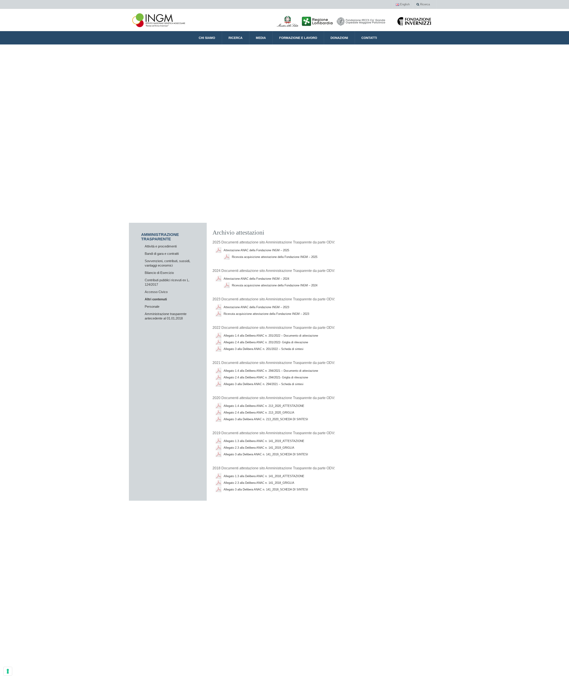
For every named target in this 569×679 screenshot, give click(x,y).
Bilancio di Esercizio (159, 273)
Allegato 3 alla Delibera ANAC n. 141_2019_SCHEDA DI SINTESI (266, 454)
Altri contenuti (156, 299)
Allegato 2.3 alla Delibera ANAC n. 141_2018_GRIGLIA (259, 482)
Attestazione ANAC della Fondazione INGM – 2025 (256, 250)
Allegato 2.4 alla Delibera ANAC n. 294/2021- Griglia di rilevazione (266, 377)
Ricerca (424, 4)
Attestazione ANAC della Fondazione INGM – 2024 (256, 278)
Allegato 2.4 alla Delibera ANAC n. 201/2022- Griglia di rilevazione (266, 342)
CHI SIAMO (207, 38)
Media (261, 38)
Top (558, 668)
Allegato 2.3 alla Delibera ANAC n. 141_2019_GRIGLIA (259, 447)
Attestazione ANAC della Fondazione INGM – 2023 (256, 307)
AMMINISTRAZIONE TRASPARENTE (160, 236)
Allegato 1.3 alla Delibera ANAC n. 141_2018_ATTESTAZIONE (264, 476)
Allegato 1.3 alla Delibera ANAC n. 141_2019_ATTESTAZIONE (264, 441)
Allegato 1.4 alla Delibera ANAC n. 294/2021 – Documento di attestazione (271, 370)
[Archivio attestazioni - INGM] (158, 20)
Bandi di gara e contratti (162, 253)
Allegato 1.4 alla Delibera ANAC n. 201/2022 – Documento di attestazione (271, 335)
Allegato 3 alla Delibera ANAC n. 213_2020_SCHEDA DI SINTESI (266, 419)
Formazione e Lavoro (298, 38)
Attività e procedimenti (161, 246)
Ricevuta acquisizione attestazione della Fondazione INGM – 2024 (274, 285)
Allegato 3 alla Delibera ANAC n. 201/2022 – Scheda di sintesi (263, 349)
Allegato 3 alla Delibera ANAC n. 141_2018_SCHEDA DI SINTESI (266, 489)
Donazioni (339, 38)
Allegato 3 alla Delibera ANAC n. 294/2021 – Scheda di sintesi (263, 384)
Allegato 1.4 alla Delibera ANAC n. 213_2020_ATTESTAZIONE (264, 406)
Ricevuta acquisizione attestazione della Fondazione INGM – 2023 (266, 313)
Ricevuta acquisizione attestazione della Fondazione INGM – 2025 (274, 257)
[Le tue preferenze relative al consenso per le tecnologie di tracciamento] (8, 671)
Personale (152, 306)
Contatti (369, 38)
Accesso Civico (156, 292)
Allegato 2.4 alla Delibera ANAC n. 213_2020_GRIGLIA (259, 412)
